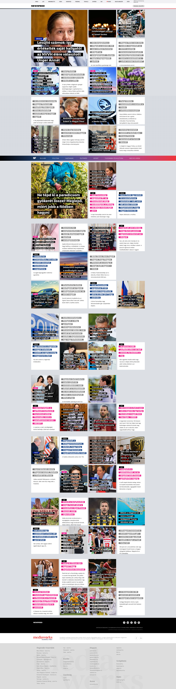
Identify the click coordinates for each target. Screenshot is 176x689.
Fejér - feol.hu (41, 664)
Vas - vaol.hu (67, 648)
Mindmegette (51, 1)
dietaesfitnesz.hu (95, 668)
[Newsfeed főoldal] (37, 622)
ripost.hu (118, 648)
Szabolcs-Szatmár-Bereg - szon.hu (47, 681)
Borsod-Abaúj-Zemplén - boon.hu (46, 657)
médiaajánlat (139, 627)
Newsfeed (68, 1)
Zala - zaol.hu (67, 652)
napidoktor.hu (94, 661)
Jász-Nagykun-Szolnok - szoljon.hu (47, 672)
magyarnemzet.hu (68, 661)
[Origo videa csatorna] (135, 622)
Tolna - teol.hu (41, 683)
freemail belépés (139, 6)
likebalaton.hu (94, 659)
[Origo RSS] (139, 622)
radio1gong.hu (120, 680)
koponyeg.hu (120, 666)
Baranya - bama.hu (42, 653)
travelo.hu (93, 666)
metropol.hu (119, 650)
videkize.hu (93, 672)
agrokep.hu (66, 680)
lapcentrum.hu (120, 670)
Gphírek (94, 1)
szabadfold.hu (67, 664)
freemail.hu (119, 664)
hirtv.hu (65, 666)
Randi (109, 1)
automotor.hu (94, 653)
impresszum (132, 627)
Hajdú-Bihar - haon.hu (43, 668)
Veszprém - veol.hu (68, 650)
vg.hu (64, 677)
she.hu (118, 654)
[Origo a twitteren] (128, 622)
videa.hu (118, 668)
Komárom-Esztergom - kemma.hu (46, 674)
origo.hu (65, 668)
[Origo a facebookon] (124, 622)
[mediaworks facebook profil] (136, 638)
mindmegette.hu (94, 664)
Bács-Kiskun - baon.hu (43, 650)
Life (43, 1)
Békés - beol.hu (41, 655)
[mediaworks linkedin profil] (141, 638)
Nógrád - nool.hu (41, 677)
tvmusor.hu (93, 674)
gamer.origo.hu (94, 657)
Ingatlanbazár (119, 1)
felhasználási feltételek (114, 627)
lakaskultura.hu (94, 655)
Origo (36, 1)
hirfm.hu (118, 682)
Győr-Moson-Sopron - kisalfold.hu (46, 666)
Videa (60, 1)
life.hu (118, 652)
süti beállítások (125, 627)
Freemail (77, 1)
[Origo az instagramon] (131, 622)
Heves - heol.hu (41, 670)
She (101, 1)
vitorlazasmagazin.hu (96, 670)
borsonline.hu (94, 684)
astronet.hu (93, 650)
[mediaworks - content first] (42, 638)
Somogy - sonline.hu (43, 679)
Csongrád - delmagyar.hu (44, 659)
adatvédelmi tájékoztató (102, 627)
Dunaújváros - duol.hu (43, 661)
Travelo (86, 1)
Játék (128, 1)
